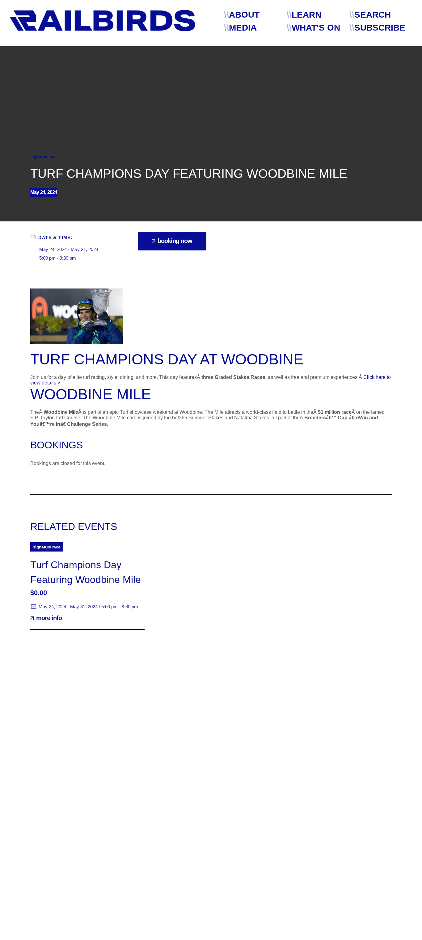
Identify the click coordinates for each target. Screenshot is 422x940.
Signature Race (43, 156)
